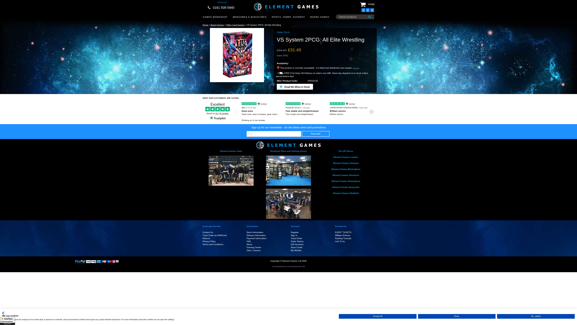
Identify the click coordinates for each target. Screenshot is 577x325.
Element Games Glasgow (346, 163)
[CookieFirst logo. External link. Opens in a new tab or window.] (3, 313)
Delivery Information (256, 235)
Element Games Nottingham (346, 181)
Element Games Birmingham (345, 169)
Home (205, 25)
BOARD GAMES (319, 17)
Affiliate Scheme (342, 235)
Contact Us (208, 232)
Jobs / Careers (254, 250)
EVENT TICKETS (343, 232)
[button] (7, 321)
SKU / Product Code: (287, 81)
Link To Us (340, 241)
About (249, 244)
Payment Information (256, 238)
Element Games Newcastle (345, 187)
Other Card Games (235, 25)
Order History (297, 241)
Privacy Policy (209, 241)
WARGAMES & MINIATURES (250, 17)
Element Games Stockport (346, 175)
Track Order (296, 238)
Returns (206, 238)
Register (295, 232)
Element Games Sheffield (346, 193)
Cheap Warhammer (279, 266)
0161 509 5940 (223, 7)
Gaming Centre (254, 247)
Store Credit (296, 247)
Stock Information (255, 232)
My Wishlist (296, 250)
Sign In (294, 235)
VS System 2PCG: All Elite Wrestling (264, 25)
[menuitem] (215, 17)
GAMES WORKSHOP (215, 17)
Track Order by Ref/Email (215, 235)
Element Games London (346, 157)
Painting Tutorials (343, 238)
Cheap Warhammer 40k (296, 266)
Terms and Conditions (213, 244)
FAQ (249, 241)
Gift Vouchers (297, 244)
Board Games (217, 25)
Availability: (283, 63)
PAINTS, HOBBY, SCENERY (288, 17)
